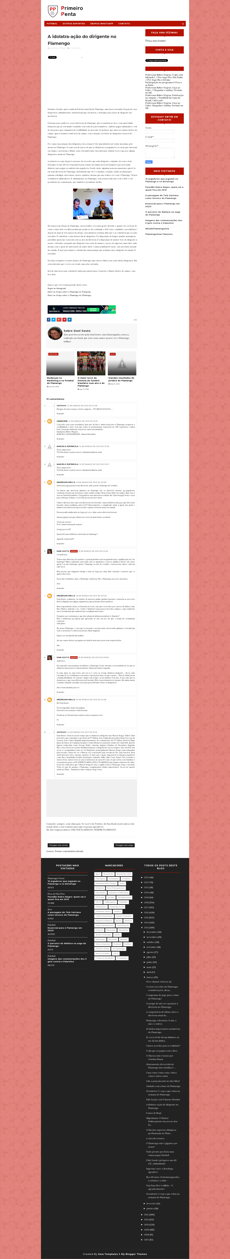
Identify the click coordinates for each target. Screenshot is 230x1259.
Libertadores (123, 925)
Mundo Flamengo (103, 935)
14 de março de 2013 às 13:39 (94, 446)
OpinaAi (123, 939)
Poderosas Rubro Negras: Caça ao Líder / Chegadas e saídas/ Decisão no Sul (163, 90)
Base (98, 874)
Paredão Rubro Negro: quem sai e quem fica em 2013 (67, 898)
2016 (146, 912)
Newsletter (100, 939)
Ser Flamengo (119, 949)
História (128, 921)
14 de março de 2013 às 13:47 (94, 464)
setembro (152, 947)
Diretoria (100, 888)
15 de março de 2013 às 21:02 (93, 551)
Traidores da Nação (105, 958)
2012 (146, 1214)
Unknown (62, 421)
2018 (146, 902)
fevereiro (152, 1203)
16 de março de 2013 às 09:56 (93, 657)
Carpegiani (113, 879)
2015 (146, 917)
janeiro (150, 1208)
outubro (151, 942)
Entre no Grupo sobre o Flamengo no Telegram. (69, 292)
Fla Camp (100, 897)
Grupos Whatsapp (101, 23)
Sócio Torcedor (103, 953)
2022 (146, 882)
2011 (146, 1219)
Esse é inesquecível (115, 888)
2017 (146, 907)
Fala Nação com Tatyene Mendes (163, 1099)
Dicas (122, 883)
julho (149, 957)
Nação (117, 935)
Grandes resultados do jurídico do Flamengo (121, 379)
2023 (146, 877)
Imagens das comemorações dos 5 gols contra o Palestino (67, 960)
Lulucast (99, 930)
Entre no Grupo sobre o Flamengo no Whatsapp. (69, 295)
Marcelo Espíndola (67, 446)
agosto (150, 952)
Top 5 (115, 953)
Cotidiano (126, 879)
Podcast (117, 944)
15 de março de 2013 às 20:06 (91, 482)
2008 (147, 1234)
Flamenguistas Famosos (159, 234)
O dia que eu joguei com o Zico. (162, 1050)
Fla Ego (111, 897)
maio (149, 967)
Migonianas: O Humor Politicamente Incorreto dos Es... (161, 1121)
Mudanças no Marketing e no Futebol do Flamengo (60, 380)
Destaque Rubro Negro (106, 883)
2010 (146, 1224)
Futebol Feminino (124, 916)
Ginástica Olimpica (104, 921)
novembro (152, 937)
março (150, 977)
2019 (146, 897)
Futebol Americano (104, 916)
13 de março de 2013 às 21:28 (82, 406)
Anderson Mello (66, 482)
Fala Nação (101, 893)
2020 (147, 892)
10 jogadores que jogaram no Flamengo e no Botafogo (64, 882)
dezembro (152, 932)
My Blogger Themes (134, 1254)
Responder (60, 414)
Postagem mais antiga (124, 845)
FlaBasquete (110, 902)
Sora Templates (108, 1254)
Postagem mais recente (58, 845)
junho (150, 962)
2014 (146, 922)
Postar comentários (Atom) (69, 851)
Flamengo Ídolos (103, 911)
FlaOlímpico (101, 907)
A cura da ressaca (155, 1138)
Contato (124, 23)
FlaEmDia (123, 902)
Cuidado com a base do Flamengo (163, 1086)
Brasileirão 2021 (124, 874)
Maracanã (111, 930)
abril (149, 972)
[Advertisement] (137, 9)
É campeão (122, 958)
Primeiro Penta (102, 949)
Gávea (118, 921)
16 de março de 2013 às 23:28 (91, 700)
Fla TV (98, 902)
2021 (146, 887)
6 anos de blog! (153, 1113)
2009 (147, 1229)
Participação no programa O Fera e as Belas (163, 83)
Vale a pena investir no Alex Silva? (163, 1081)
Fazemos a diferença (118, 893)
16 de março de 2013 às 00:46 (91, 596)
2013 (146, 927)
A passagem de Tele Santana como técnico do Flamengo (64, 913)
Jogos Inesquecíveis (105, 925)
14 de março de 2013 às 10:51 (83, 421)
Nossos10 (113, 939)
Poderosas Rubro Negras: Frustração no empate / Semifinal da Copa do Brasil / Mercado (164, 98)
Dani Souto (63, 551)
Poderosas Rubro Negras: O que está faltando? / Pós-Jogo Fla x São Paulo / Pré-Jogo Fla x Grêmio (164, 77)
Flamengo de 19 (117, 907)
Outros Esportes (74, 23)
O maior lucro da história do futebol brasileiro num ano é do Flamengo (91, 382)
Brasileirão (108, 874)
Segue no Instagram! (57, 288)
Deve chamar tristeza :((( (158, 981)
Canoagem (100, 879)
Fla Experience (124, 897)
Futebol (52, 23)
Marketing (123, 930)
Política (128, 944)
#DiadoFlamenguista (157, 228)
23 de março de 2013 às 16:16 (82, 732)
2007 (146, 1239)
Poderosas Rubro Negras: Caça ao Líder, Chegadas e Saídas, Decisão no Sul (164, 105)
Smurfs (78, 48)
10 (70, 48)
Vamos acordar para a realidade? (163, 1045)
